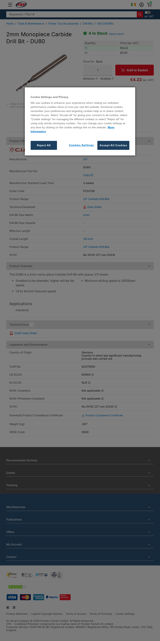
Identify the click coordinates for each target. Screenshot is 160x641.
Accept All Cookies (113, 145)
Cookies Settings (81, 145)
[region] (80, 121)
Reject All (44, 145)
